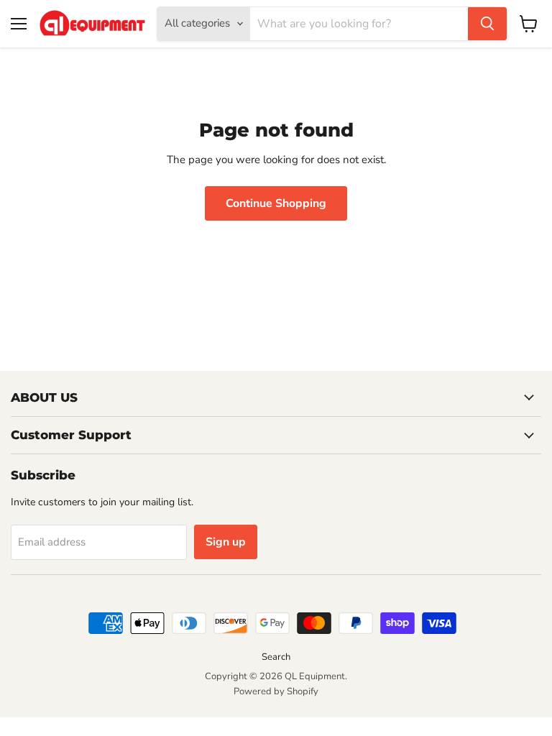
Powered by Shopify (276, 691)
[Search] (487, 23)
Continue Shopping (276, 203)
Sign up (226, 542)
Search (276, 656)
